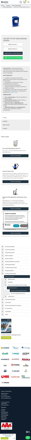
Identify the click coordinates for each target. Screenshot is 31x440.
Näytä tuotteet (12, 44)
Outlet (6, 314)
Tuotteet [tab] (5, 117)
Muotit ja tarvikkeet (9, 270)
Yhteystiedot (4, 418)
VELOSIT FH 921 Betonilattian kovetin (21, 7)
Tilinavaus (3, 419)
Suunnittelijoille (4, 412)
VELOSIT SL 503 (13, 92)
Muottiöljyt (10, 282)
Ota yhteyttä (4, 438)
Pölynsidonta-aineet (7, 7)
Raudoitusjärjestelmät (10, 264)
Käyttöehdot (4, 403)
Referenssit (3, 416)
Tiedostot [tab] (5, 128)
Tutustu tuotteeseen (15, 155)
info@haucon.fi (7, 398)
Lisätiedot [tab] (5, 121)
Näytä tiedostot (12, 49)
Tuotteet (8, 5)
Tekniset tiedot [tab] (6, 125)
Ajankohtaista (4, 413)
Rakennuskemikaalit (16, 5)
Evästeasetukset (5, 405)
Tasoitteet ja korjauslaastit (11, 267)
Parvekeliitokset (8, 308)
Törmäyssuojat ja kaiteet (10, 273)
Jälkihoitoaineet (11, 279)
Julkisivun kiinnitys (9, 258)
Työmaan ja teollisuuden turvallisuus (13, 305)
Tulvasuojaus (8, 302)
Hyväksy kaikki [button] (24, 225)
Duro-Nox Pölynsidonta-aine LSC (18, 293)
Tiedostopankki (4, 415)
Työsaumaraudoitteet (10, 249)
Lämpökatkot (8, 311)
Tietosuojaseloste (5, 402)
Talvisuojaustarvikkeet (10, 299)
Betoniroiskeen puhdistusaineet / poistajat (17, 285)
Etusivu (2, 5)
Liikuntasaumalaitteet (10, 246)
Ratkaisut (3, 411)
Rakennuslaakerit (9, 255)
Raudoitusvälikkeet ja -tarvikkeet (12, 261)
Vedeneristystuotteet (9, 252)
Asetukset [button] (16, 225)
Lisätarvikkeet (11, 296)
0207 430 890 (6, 396)
